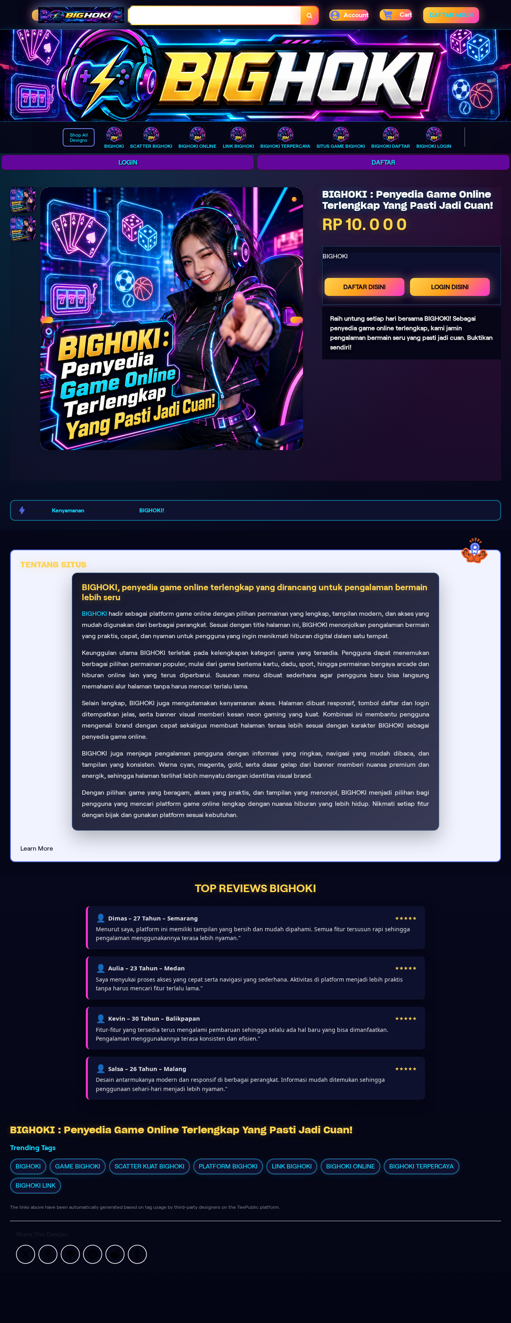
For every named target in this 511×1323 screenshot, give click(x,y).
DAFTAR (383, 162)
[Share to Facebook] (47, 1253)
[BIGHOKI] (255, 76)
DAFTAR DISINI (364, 287)
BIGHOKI (94, 613)
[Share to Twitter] (25, 1253)
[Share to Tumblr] (137, 1253)
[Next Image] (296, 320)
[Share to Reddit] (115, 1253)
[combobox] (215, 15)
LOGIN (128, 162)
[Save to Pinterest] (92, 1253)
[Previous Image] (46, 320)
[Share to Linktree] (70, 1253)
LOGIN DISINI (450, 287)
